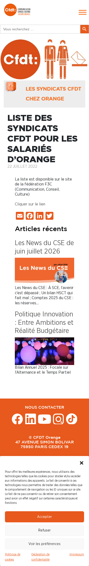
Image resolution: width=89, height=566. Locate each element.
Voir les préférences (44, 544)
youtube (44, 418)
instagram (58, 418)
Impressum (76, 554)
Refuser (44, 530)
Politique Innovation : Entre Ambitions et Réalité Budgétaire (44, 322)
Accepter (44, 517)
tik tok (71, 418)
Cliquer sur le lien (30, 204)
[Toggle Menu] (83, 12)
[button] (81, 462)
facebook (17, 418)
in (30, 418)
